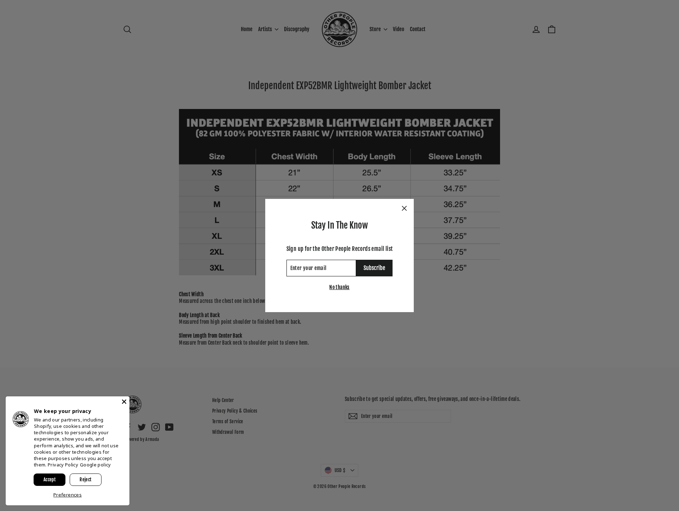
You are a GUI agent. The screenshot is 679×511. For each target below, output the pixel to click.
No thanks (339, 287)
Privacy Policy (63, 464)
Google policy (95, 464)
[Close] (124, 401)
